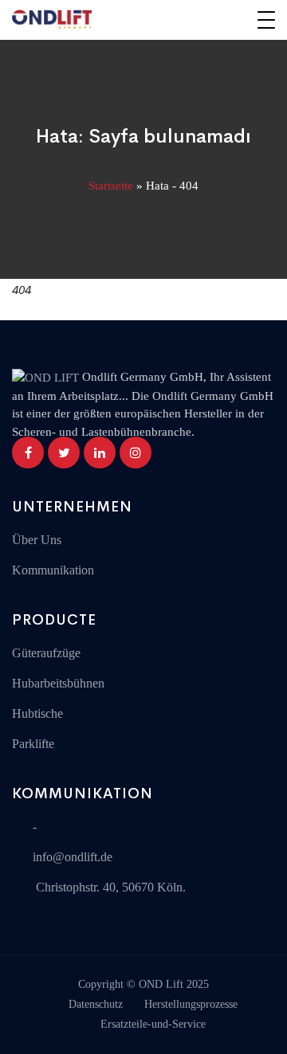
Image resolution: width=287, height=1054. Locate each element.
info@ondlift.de (72, 857)
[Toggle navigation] (266, 20)
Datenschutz (96, 1004)
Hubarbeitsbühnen (58, 683)
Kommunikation (53, 570)
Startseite (110, 185)
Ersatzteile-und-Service (153, 1024)
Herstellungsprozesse (191, 1004)
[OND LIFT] (52, 20)
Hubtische (37, 713)
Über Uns (36, 540)
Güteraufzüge (46, 653)
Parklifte (33, 743)
